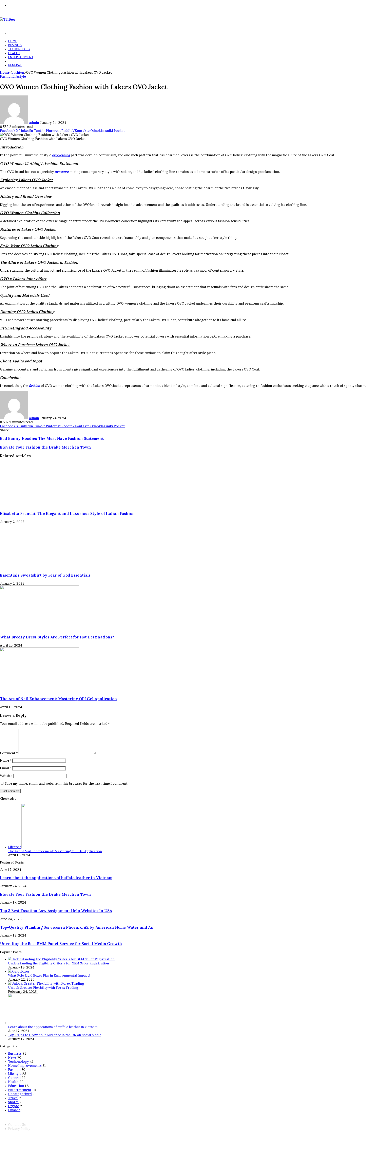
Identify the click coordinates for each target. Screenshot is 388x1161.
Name (6, 760)
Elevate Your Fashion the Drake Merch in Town (45, 894)
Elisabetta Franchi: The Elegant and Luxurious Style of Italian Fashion (67, 513)
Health (14, 53)
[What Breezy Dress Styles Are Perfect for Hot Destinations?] (39, 629)
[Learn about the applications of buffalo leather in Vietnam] (23, 1023)
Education (16, 1086)
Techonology (19, 49)
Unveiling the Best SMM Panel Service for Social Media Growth (61, 943)
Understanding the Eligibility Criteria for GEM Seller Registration (58, 963)
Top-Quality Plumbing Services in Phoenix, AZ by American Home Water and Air (77, 927)
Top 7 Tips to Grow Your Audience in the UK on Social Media (54, 1035)
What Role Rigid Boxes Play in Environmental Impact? (49, 975)
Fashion (14, 61)
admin (34, 123)
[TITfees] (7, 19)
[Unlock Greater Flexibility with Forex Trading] (46, 983)
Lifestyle (19, 76)
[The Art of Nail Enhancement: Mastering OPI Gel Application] (39, 691)
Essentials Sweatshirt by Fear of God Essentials (45, 575)
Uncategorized (20, 1094)
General (15, 65)
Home (12, 41)
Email (5, 768)
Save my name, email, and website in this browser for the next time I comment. (67, 783)
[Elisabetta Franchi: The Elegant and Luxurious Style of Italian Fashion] (39, 505)
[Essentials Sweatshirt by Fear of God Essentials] (39, 567)
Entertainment (20, 57)
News (12, 1057)
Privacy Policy (19, 1129)
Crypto (13, 1106)
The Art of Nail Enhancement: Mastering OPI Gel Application (58, 698)
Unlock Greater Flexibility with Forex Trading (43, 987)
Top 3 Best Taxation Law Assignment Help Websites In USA (56, 910)
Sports (13, 1102)
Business (15, 45)
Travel (13, 1098)
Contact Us (17, 1125)
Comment (9, 753)
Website (6, 776)
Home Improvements (25, 1066)
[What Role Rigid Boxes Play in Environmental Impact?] (19, 971)
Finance (14, 1110)
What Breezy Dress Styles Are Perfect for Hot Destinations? (57, 637)
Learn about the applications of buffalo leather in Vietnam (56, 877)
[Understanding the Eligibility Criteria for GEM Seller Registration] (61, 959)
